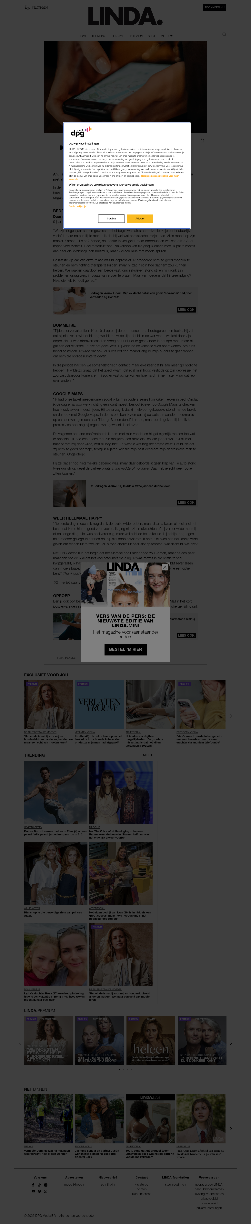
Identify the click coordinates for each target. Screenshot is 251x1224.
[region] (127, 175)
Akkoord (140, 218)
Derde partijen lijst (77, 206)
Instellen (111, 218)
